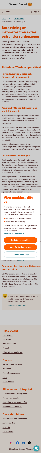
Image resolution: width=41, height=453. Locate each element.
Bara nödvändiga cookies (20, 247)
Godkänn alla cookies (20, 240)
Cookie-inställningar (20, 254)
